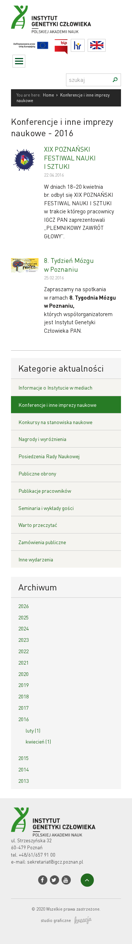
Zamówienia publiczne (42, 542)
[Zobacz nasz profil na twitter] (54, 880)
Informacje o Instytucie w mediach (55, 387)
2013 (23, 780)
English (105, 45)
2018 (23, 696)
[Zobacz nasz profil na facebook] (42, 880)
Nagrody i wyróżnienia (42, 438)
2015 (23, 758)
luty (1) (33, 730)
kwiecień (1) (38, 741)
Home (48, 95)
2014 (23, 769)
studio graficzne (56, 920)
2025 (23, 617)
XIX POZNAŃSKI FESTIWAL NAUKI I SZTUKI (70, 157)
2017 (23, 707)
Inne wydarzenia (35, 559)
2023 (23, 639)
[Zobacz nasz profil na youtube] (66, 880)
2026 (23, 606)
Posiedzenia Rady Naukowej (49, 456)
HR (84, 43)
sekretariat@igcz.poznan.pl (55, 861)
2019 (23, 684)
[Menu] (18, 61)
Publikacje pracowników (44, 490)
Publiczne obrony (37, 473)
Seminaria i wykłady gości (46, 507)
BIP (67, 43)
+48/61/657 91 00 (37, 854)
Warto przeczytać (37, 524)
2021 (23, 662)
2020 (23, 673)
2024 (23, 628)
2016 (23, 719)
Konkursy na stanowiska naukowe (55, 422)
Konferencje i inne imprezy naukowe (57, 404)
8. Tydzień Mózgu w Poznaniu (69, 264)
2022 (23, 651)
